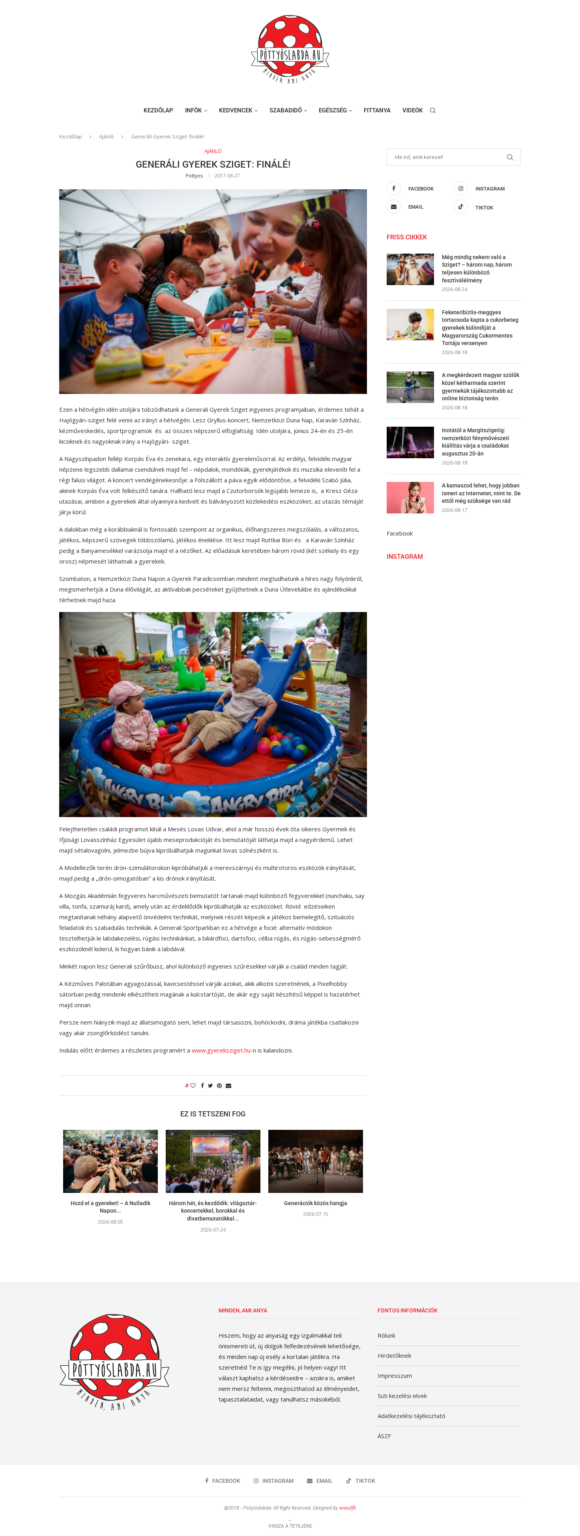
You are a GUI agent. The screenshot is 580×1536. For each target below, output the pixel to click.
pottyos (194, 175)
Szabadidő (285, 110)
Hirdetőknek (394, 1355)
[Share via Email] (228, 1085)
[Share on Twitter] (210, 1085)
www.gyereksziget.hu (221, 1050)
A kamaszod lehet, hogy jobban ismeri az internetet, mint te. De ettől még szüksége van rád (481, 493)
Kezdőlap (158, 110)
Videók (412, 110)
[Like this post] (193, 1085)
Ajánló (106, 136)
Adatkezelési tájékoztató (411, 1416)
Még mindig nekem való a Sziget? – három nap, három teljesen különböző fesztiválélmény (477, 269)
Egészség (333, 110)
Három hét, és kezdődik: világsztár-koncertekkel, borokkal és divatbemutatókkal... (213, 1211)
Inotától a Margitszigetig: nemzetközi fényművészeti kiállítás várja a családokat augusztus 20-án (475, 442)
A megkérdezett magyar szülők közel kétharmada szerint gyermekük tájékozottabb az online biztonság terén (480, 386)
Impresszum (395, 1375)
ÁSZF (384, 1436)
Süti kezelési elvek (402, 1396)
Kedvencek (236, 110)
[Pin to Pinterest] (219, 1085)
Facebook (400, 533)
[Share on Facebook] (202, 1085)
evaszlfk (347, 1507)
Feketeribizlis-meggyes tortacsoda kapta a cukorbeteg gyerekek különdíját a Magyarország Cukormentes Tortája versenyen (480, 327)
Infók (193, 110)
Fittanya (377, 110)
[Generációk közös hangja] (315, 1161)
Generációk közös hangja (315, 1203)
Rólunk (386, 1335)
